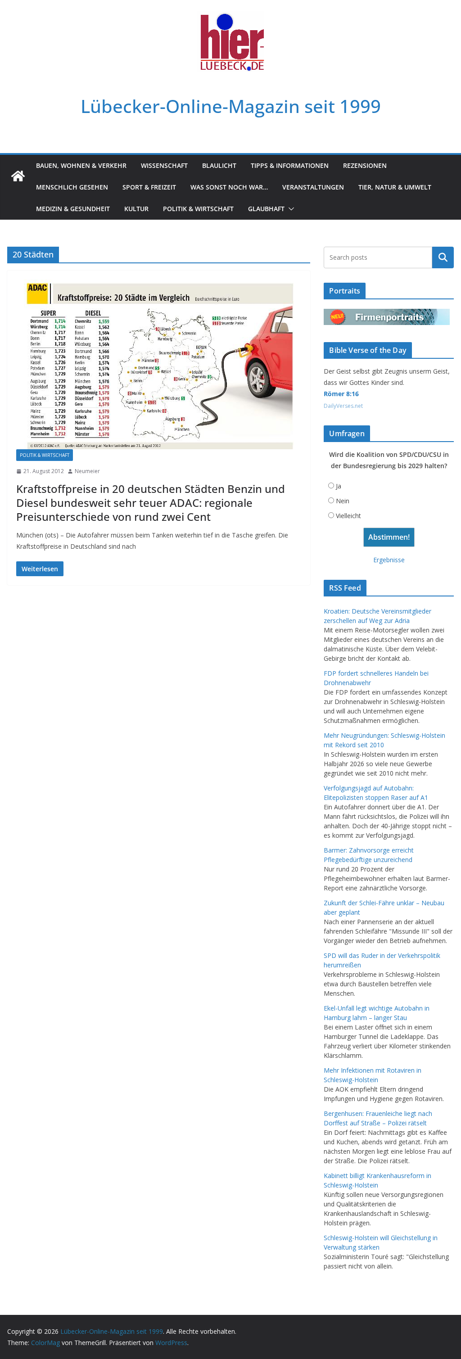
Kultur (136, 208)
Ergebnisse (389, 559)
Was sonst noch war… (229, 187)
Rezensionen (365, 165)
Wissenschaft (164, 165)
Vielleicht (348, 515)
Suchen (443, 257)
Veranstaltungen (313, 187)
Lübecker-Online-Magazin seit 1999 (231, 106)
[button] (289, 209)
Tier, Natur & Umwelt (394, 187)
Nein (342, 501)
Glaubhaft (266, 208)
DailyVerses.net (343, 406)
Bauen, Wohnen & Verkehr (81, 165)
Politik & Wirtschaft (198, 208)
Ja (338, 486)
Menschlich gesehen (72, 187)
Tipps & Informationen (290, 165)
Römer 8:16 (341, 393)
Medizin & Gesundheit (73, 208)
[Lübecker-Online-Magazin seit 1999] (18, 176)
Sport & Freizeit (149, 187)
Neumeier (87, 471)
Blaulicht (219, 165)
